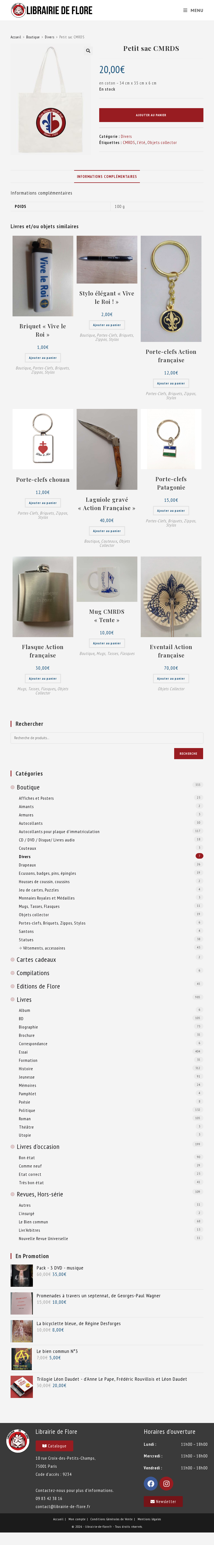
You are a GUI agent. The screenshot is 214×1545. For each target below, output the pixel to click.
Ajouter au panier (151, 115)
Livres (24, 999)
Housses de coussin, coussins (44, 881)
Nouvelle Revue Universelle (43, 1238)
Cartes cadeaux (36, 959)
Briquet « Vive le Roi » (43, 330)
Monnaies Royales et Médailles (47, 898)
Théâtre (26, 1127)
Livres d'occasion (38, 1146)
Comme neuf (30, 1166)
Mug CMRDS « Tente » (107, 616)
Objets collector (162, 142)
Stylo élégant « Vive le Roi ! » (106, 297)
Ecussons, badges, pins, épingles (47, 873)
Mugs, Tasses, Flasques (36, 688)
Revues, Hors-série (40, 1194)
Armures (26, 815)
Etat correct (30, 1174)
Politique (27, 1110)
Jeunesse (27, 1077)
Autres (25, 1205)
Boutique (33, 37)
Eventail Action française (171, 651)
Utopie (25, 1135)
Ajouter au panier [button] (43, 358)
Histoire (26, 1068)
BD (21, 1018)
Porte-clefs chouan (43, 479)
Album (24, 1010)
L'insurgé (27, 1213)
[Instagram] (166, 1484)
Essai (23, 1052)
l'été (141, 142)
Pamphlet (28, 1093)
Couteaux (109, 541)
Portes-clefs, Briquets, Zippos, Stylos (50, 370)
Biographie (28, 1027)
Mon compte (77, 1519)
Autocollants (31, 823)
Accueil (16, 37)
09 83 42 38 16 (49, 1498)
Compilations (33, 972)
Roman (25, 1118)
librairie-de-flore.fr (98, 1526)
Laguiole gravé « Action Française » (107, 503)
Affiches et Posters (36, 798)
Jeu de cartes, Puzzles (39, 890)
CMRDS (129, 142)
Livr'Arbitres (29, 1230)
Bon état (27, 1157)
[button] (88, 50)
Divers (49, 37)
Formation (28, 1060)
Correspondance (33, 1043)
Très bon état (31, 1182)
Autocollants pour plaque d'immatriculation (59, 831)
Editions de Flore (38, 986)
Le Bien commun (33, 1221)
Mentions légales (149, 1519)
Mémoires (27, 1085)
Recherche (189, 753)
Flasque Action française (43, 651)
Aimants (26, 806)
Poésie (24, 1102)
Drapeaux (27, 865)
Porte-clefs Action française (171, 356)
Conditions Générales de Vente (112, 1519)
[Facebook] (151, 1484)
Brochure (27, 1035)
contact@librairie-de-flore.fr (63, 1506)
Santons (26, 931)
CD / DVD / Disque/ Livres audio (47, 840)
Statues (26, 939)
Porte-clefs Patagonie (171, 483)
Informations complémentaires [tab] (107, 176)
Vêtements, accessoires (44, 948)
